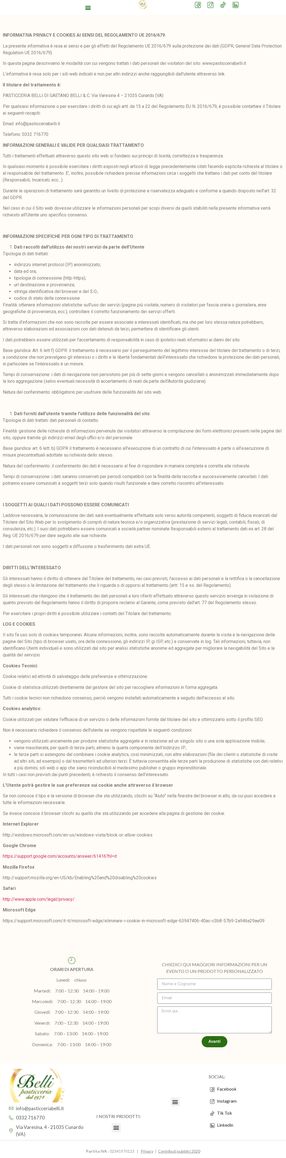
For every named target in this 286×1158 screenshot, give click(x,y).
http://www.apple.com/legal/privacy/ (39, 899)
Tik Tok (223, 1113)
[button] (87, 7)
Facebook (226, 1088)
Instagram (226, 1100)
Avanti (214, 1041)
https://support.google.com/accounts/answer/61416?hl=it (60, 856)
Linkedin (224, 1125)
